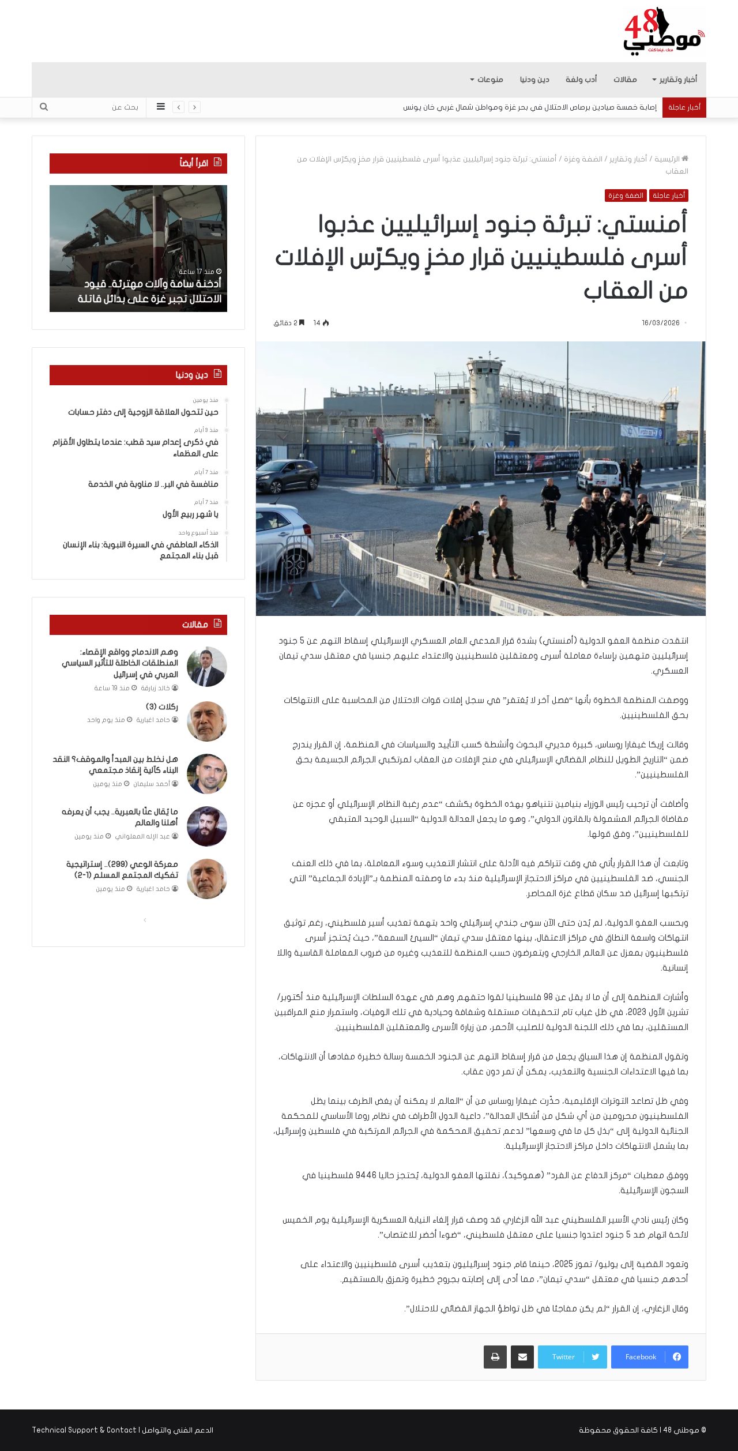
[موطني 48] (664, 31)
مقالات (625, 80)
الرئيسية (667, 159)
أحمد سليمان (152, 784)
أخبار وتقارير (679, 80)
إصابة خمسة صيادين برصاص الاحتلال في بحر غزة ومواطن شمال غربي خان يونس (530, 107)
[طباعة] (495, 1357)
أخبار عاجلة (669, 195)
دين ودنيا (534, 80)
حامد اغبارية (153, 720)
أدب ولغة (581, 80)
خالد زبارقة (155, 688)
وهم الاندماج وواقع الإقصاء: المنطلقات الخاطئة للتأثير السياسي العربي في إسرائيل (120, 663)
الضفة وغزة (583, 159)
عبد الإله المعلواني (142, 836)
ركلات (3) (162, 706)
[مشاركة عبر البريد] (522, 1357)
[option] (138, 248)
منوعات (490, 80)
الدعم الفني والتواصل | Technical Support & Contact (122, 1430)
